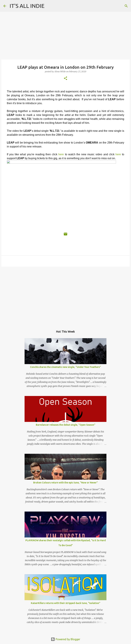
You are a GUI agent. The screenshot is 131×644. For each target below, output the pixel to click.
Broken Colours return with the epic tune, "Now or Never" (65, 482)
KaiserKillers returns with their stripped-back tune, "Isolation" (65, 603)
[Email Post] (65, 235)
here (61, 154)
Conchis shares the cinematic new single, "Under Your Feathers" (65, 367)
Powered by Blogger (67, 639)
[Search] (126, 6)
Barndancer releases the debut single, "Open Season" (65, 424)
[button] (65, 78)
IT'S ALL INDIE (27, 6)
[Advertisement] (65, 295)
